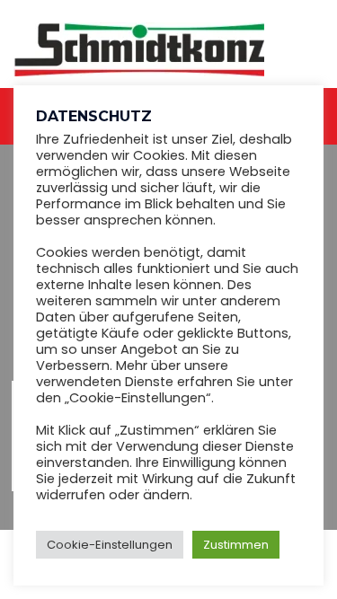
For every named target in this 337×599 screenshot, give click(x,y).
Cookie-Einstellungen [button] (110, 544)
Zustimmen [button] (236, 544)
